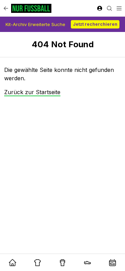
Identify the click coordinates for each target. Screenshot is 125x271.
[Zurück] (5, 8)
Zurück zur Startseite (32, 92)
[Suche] (109, 8)
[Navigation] (119, 8)
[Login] (99, 8)
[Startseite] (31, 8)
